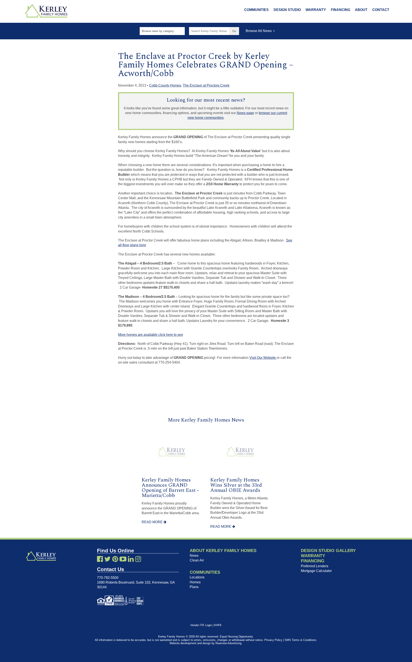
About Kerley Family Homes (223, 550)
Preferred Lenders (314, 566)
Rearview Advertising (228, 643)
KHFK (218, 625)
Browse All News (259, 31)
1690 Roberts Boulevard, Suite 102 (123, 582)
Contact (380, 10)
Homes (195, 582)
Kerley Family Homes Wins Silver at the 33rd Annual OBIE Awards (236, 485)
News (194, 555)
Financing (340, 10)
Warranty (316, 10)
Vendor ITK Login (201, 625)
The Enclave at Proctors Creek (206, 85)
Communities (256, 10)
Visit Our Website (263, 357)
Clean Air (197, 560)
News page (245, 113)
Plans (194, 587)
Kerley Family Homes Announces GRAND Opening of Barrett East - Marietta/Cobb (170, 487)
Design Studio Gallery (328, 550)
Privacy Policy (273, 640)
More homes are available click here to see (150, 334)
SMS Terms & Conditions (300, 640)
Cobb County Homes (165, 85)
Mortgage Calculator (316, 571)
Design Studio (287, 10)
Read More (153, 522)
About (361, 10)
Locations (197, 577)
